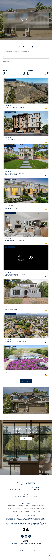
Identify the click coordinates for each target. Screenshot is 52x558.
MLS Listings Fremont (38, 505)
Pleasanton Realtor (27, 508)
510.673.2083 (36, 489)
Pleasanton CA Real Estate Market (21, 511)
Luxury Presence (36, 543)
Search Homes (26, 381)
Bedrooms (6, 66)
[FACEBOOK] (22, 536)
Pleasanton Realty (39, 508)
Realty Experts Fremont (14, 508)
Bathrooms (6, 61)
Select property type (8, 56)
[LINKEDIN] (29, 536)
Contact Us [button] (26, 438)
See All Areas (36, 511)
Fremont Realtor (12, 505)
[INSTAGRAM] (26, 536)
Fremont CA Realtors (24, 505)
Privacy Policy (32, 551)
